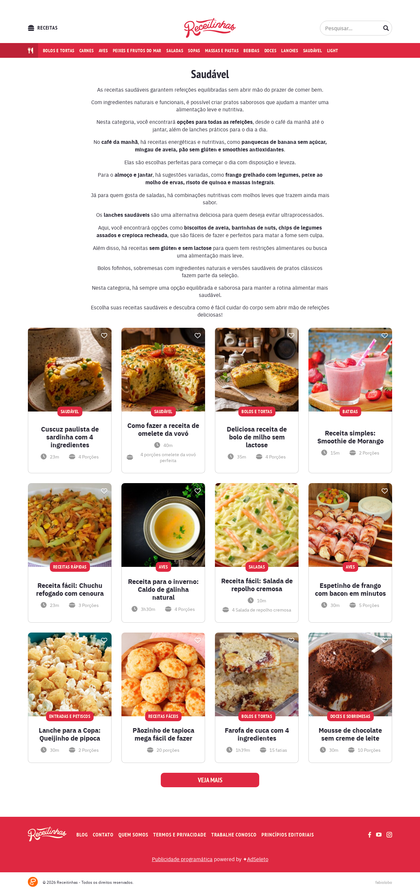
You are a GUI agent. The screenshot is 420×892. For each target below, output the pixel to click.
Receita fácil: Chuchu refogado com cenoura (70, 589)
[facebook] (369, 834)
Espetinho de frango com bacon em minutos (350, 589)
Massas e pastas (222, 51)
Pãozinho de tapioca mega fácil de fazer (163, 734)
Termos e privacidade (179, 834)
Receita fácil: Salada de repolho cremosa (257, 584)
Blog (82, 834)
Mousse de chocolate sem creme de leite (350, 734)
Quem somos (133, 834)
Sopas (194, 51)
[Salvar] (104, 336)
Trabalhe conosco (234, 834)
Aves (103, 51)
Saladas (174, 51)
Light (332, 51)
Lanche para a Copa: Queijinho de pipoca (70, 734)
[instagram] (389, 834)
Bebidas (251, 51)
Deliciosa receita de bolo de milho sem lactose (257, 437)
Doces (270, 51)
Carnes (86, 51)
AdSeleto (257, 858)
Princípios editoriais (288, 834)
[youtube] (379, 834)
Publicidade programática (182, 858)
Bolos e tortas (59, 51)
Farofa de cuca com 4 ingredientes (257, 734)
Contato (103, 834)
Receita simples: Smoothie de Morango (350, 437)
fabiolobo (383, 882)
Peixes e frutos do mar (137, 51)
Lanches (289, 51)
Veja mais (210, 780)
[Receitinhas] (210, 28)
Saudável (312, 51)
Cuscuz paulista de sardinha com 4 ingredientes (70, 437)
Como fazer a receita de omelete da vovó (163, 429)
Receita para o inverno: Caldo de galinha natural (163, 589)
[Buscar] (386, 28)
